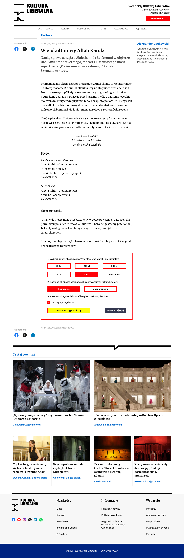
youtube (19, 520)
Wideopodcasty (85, 29)
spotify (41, 520)
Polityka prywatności (111, 515)
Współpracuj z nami (156, 515)
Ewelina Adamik (103, 481)
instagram (24, 520)
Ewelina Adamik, (22, 478)
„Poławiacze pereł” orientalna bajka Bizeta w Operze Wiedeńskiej (128, 416)
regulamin (69, 302)
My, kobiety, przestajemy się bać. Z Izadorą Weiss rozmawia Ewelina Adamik (30, 468)
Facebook (16, 49)
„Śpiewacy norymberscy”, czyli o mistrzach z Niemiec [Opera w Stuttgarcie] (49, 416)
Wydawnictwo (121, 29)
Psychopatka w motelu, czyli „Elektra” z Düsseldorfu (68, 468)
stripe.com (115, 310)
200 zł (87, 266)
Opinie (103, 29)
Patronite (151, 534)
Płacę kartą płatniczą (69, 310)
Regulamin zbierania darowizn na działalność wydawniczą (113, 524)
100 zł (114, 266)
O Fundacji (61, 534)
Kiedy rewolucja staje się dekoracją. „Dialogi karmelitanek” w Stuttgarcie (150, 470)
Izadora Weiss (39, 478)
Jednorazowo (100, 289)
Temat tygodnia (45, 29)
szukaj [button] (144, 29)
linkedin (35, 520)
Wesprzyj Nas (153, 521)
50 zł (58, 274)
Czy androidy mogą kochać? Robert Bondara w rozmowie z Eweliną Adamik (111, 470)
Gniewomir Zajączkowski (27, 424)
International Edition (66, 528)
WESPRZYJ (157, 18)
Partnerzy (151, 509)
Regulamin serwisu (110, 509)
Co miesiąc (64, 289)
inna (114, 274)
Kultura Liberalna (33, 12)
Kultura (65, 29)
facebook (14, 520)
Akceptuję (63, 302)
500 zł (59, 266)
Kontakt (60, 515)
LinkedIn (33, 49)
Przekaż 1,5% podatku (157, 528)
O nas (59, 509)
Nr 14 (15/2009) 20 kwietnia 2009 (57, 43)
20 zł (86, 274)
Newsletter (62, 521)
